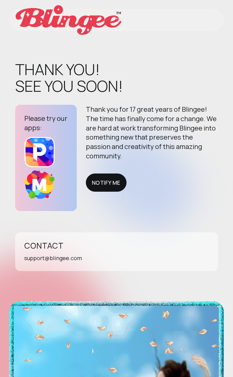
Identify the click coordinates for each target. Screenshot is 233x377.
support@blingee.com (53, 258)
